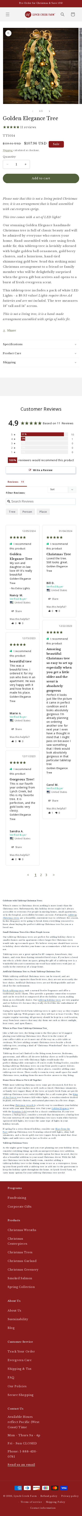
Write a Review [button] (43, 470)
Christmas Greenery (23, 1269)
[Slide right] (49, 111)
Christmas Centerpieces (17, 1241)
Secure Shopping (21, 1395)
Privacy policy (70, 1496)
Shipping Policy (55, 1502)
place (43, 511)
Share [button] (11, 330)
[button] (7, 14)
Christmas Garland (22, 1261)
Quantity (9, 156)
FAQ (11, 1377)
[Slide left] (32, 111)
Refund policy (48, 1496)
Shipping (8, 150)
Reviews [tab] (13, 481)
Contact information (43, 1508)
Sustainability (18, 1319)
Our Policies (17, 1386)
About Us (14, 1310)
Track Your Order (21, 1351)
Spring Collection (21, 1287)
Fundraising (17, 1198)
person (27, 511)
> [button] (54, 875)
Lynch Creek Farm (25, 1496)
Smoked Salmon (20, 1278)
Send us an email (21, 1464)
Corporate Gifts (20, 1206)
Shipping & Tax (19, 1369)
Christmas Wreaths (22, 1230)
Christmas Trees (20, 1252)
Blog (11, 1328)
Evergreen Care (19, 1360)
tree (12, 511)
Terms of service (31, 1502)
